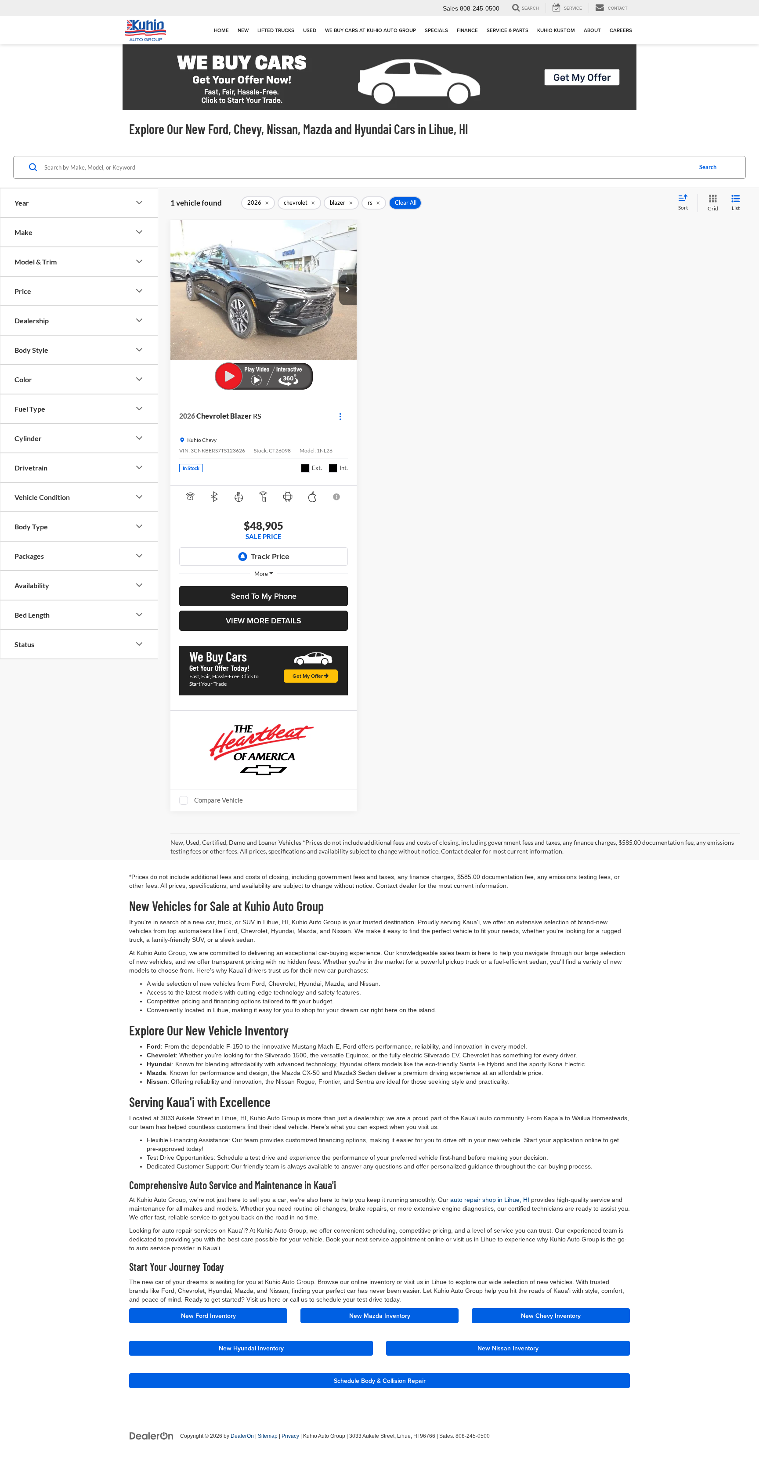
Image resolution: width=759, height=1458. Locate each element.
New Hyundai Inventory (251, 1348)
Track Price (270, 556)
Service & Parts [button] (507, 30)
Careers (621, 30)
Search (707, 166)
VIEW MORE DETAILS (263, 620)
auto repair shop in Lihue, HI (489, 1199)
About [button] (592, 30)
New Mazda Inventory (379, 1315)
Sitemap (268, 1436)
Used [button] (309, 30)
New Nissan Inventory (508, 1348)
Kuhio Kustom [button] (556, 30)
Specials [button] (436, 30)
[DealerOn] (151, 1435)
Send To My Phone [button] (263, 595)
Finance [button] (467, 30)
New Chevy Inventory (551, 1315)
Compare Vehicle (218, 800)
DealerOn (242, 1436)
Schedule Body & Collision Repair (380, 1380)
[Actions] (340, 416)
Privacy (290, 1436)
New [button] (243, 30)
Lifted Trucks (275, 30)
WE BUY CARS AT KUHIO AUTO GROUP (370, 30)
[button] (348, 290)
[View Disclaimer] (337, 497)
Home (221, 30)
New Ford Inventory (208, 1315)
